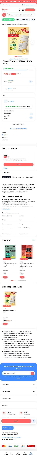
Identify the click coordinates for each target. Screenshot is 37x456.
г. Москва (11, 101)
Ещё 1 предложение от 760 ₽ (18, 59)
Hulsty (10, 88)
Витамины (25, 24)
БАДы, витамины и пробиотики (14, 24)
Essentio (10, 80)
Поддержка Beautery (19, 128)
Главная (4, 24)
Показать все (6, 209)
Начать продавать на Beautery (11, 437)
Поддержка (8, 428)
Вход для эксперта (29, 5)
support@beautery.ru (9, 434)
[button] (32, 42)
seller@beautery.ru (8, 439)
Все (34, 240)
